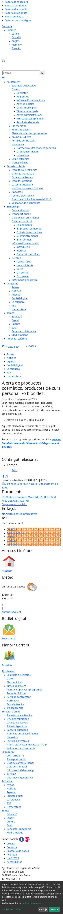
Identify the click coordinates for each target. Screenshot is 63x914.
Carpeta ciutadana (17, 730)
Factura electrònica (18, 741)
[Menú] (3, 78)
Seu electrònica (15, 704)
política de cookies (31, 903)
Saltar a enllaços (14, 16)
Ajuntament (8, 671)
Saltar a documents (16, 9)
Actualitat (14, 347)
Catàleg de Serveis (17, 722)
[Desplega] (22, 347)
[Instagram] (27, 839)
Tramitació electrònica (19, 715)
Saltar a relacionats (16, 13)
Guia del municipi (17, 766)
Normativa (13, 700)
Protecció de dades (18, 851)
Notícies (11, 358)
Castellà (16, 37)
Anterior (6, 612)
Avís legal (12, 854)
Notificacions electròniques (22, 733)
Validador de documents (21, 748)
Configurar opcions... (13, 909)
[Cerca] (42, 73)
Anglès (15, 41)
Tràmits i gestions (17, 726)
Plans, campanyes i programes (24, 689)
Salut (10, 825)
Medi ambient (15, 832)
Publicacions (14, 544)
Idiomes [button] (11, 30)
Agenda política (16, 533)
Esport (10, 818)
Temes (5, 810)
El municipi (8, 752)
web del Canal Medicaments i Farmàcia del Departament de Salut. (31, 443)
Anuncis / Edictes (16, 693)
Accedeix (7, 570)
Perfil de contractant (19, 697)
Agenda (11, 361)
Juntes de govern (16, 686)
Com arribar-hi (15, 755)
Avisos (32, 346)
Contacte (7, 26)
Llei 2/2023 (13, 858)
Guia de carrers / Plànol (20, 763)
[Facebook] (22, 839)
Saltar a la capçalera (16, 2)
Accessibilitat (14, 862)
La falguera (13, 369)
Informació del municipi (20, 770)
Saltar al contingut (15, 5)
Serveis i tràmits (11, 711)
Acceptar (54, 909)
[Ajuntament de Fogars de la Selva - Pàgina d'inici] (21, 64)
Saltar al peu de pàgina (18, 20)
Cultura (11, 821)
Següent (16, 612)
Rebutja (43, 909)
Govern (11, 678)
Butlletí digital (15, 365)
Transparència (15, 708)
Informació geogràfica (20, 777)
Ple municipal (14, 682)
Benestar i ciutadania (19, 829)
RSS (9, 372)
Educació (12, 814)
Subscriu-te (8, 638)
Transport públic (16, 759)
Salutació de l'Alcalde (19, 675)
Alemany (17, 44)
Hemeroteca (14, 376)
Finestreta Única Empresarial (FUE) (27, 744)
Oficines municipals (18, 719)
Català (15, 33)
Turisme (11, 774)
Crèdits (11, 843)
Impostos (12, 737)
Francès (16, 48)
